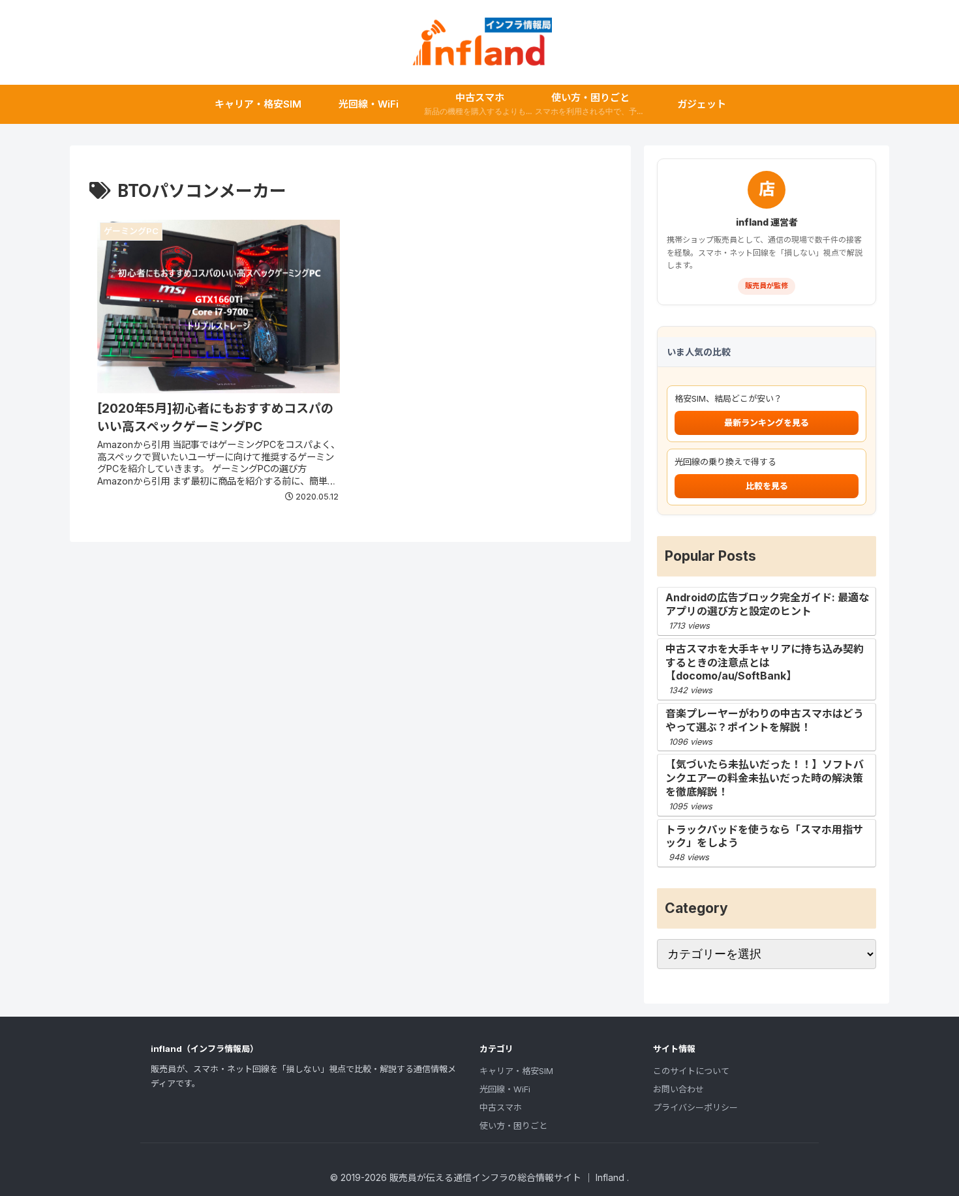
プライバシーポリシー (695, 1107)
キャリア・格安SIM (516, 1071)
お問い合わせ (678, 1089)
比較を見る (767, 486)
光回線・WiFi (505, 1089)
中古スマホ (501, 1107)
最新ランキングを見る (766, 422)
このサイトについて (691, 1071)
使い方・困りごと (513, 1125)
